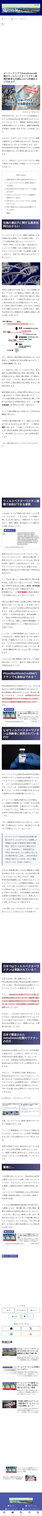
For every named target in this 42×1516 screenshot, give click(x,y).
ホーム (11, 1506)
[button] (27, 1316)
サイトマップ (12, 1509)
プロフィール (32, 1506)
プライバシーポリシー (32, 1509)
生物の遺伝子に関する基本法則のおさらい (21, 179)
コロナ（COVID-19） (10, 1256)
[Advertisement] (21, 46)
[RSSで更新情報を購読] (30, 1334)
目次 (18, 175)
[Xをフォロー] (30, 1328)
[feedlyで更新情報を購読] (11, 1334)
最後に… (9, 213)
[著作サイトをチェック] (11, 1328)
